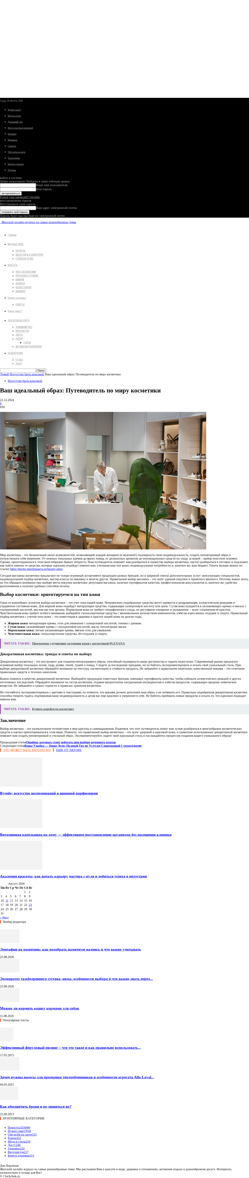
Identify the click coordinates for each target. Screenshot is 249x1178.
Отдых (19, 360)
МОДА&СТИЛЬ (16, 244)
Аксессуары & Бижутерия (29, 255)
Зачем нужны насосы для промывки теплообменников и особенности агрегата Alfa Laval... (77, 1077)
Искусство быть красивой (20, 128)
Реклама (12, 170)
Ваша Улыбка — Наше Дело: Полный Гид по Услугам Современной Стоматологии (83, 745)
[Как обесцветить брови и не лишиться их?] (9, 1099)
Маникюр (12, 140)
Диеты (19, 335)
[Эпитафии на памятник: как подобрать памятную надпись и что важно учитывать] (9, 941)
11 (6, 900)
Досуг (19, 363)
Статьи (27, 342)
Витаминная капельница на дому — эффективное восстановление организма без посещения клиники (86, 835)
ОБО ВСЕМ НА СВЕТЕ (19, 320)
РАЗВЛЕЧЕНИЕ (15, 353)
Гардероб (20, 251)
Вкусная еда (22, 331)
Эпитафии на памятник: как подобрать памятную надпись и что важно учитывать (70, 949)
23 (30, 904)
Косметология (23, 287)
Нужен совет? (14, 110)
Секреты (12, 146)
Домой (4, 374)
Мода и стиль (14, 116)
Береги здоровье (16, 164)
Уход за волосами (26, 272)
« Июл (4, 917)
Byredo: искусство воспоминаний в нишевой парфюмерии (49, 793)
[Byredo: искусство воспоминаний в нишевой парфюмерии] (21, 785)
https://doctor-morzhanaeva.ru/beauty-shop (36, 569)
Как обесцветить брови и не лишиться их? (36, 1106)
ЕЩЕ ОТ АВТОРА (69, 750)
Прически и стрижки (27, 276)
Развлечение (14, 158)
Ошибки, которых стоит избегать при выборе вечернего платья (71, 742)
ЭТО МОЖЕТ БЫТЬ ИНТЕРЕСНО (27, 750)
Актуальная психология (29, 346)
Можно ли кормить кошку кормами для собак (39, 1008)
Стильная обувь (24, 258)
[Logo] (0, 222)
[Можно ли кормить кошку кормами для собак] (9, 1000)
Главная (12, 235)
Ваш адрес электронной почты (56, 207)
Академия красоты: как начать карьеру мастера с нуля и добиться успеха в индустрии (73, 876)
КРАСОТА (12, 265)
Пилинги (12, 134)
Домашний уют (15, 122)
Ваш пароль (44, 189)
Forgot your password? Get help (20, 197)
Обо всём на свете (16, 152)
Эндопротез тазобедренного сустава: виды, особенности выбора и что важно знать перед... (76, 979)
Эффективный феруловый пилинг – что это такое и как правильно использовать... (70, 1048)
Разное (19, 339)
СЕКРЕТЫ (20, 304)
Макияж (20, 279)
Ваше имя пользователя (51, 185)
